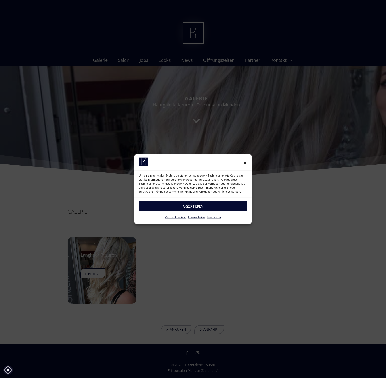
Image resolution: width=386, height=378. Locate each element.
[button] (245, 163)
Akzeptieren (193, 206)
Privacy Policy (196, 217)
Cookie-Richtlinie (175, 217)
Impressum (214, 217)
